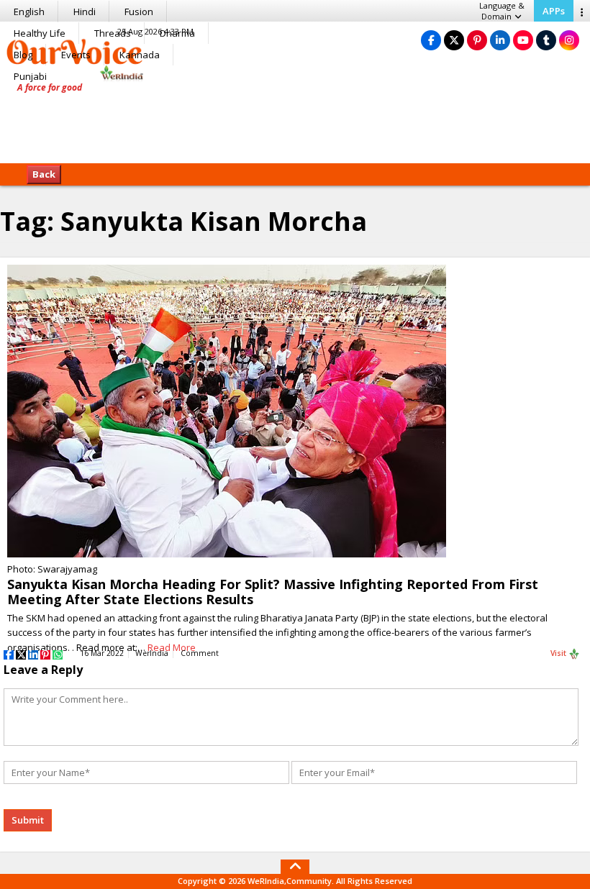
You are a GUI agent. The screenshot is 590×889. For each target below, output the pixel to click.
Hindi (84, 11)
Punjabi (30, 76)
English (29, 11)
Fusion (138, 11)
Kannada (139, 54)
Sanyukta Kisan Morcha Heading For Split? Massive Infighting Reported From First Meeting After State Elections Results (272, 591)
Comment (200, 653)
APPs (554, 10)
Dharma (177, 33)
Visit (559, 653)
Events (76, 54)
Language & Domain (502, 11)
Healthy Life (39, 33)
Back (43, 174)
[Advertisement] (295, 118)
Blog (23, 54)
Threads (112, 33)
